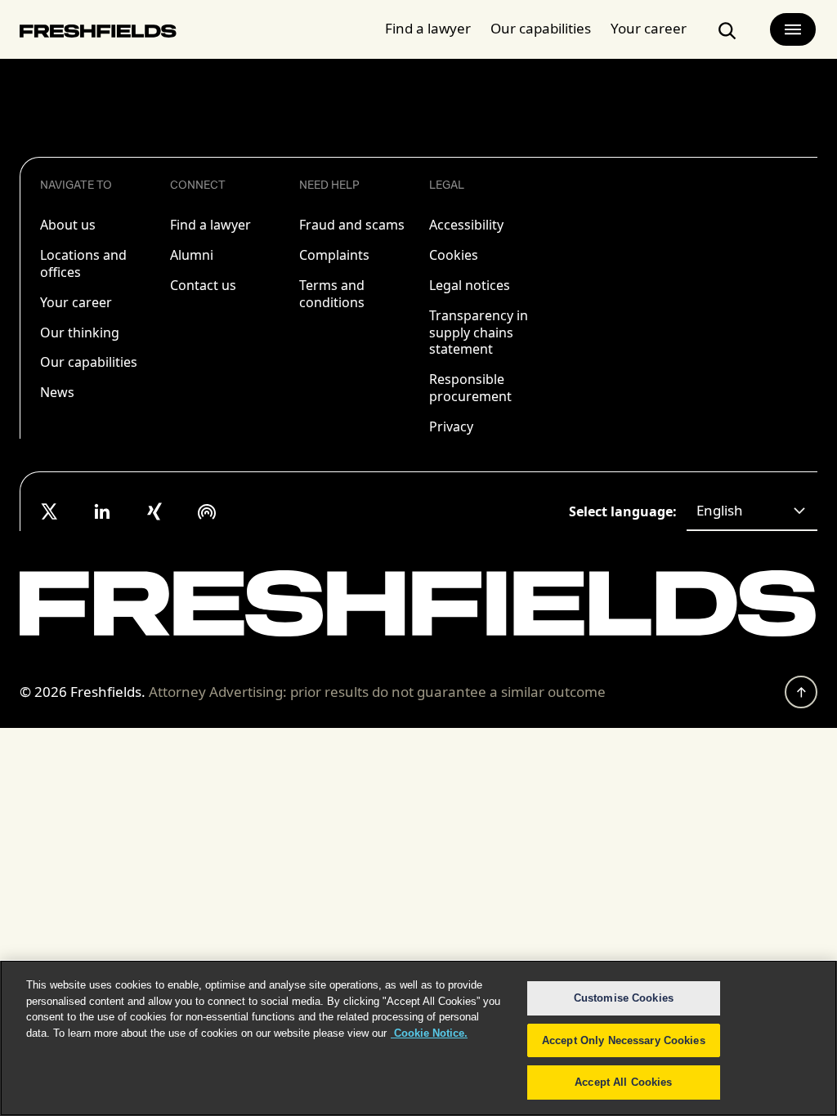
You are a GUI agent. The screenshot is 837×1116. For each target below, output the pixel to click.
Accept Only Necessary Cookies (623, 1040)
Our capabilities (540, 28)
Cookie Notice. (429, 1033)
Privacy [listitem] (451, 426)
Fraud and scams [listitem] (352, 225)
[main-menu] (792, 29)
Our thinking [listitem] (79, 332)
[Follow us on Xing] (154, 511)
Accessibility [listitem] (466, 225)
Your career (649, 28)
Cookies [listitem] (453, 255)
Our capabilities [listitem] (88, 362)
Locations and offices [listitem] (83, 263)
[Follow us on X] (50, 511)
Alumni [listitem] (191, 255)
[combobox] (752, 511)
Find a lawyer (428, 28)
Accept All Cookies (623, 1082)
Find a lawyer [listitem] (210, 225)
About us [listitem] (68, 225)
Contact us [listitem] (203, 285)
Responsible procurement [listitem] (470, 387)
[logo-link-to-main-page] (98, 34)
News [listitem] (57, 392)
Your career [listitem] (76, 302)
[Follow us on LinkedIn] (102, 511)
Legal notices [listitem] (469, 285)
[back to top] (801, 692)
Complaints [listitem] (334, 255)
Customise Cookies (624, 998)
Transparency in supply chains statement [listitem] (478, 332)
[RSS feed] (207, 511)
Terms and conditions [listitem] (332, 293)
